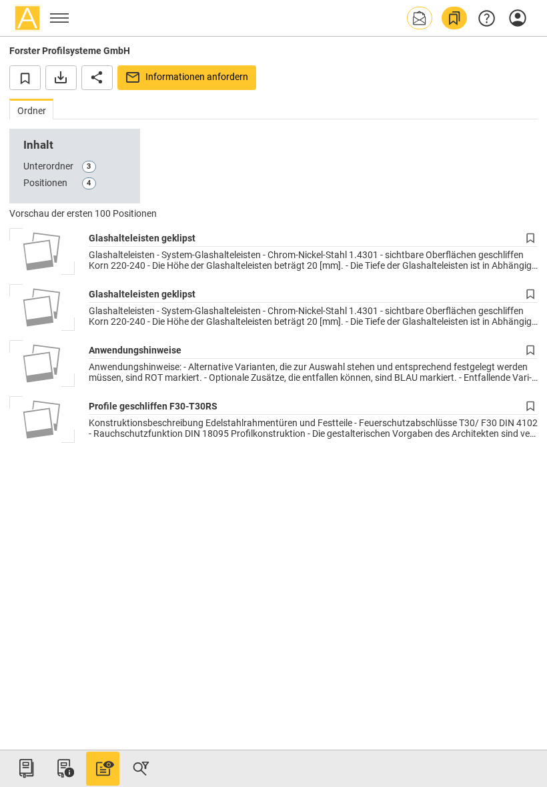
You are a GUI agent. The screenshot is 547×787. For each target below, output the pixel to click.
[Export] (61, 77)
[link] (454, 18)
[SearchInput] (140, 768)
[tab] (31, 109)
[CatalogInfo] (64, 768)
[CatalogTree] (26, 768)
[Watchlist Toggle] (25, 77)
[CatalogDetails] (102, 768)
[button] (419, 18)
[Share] (97, 77)
